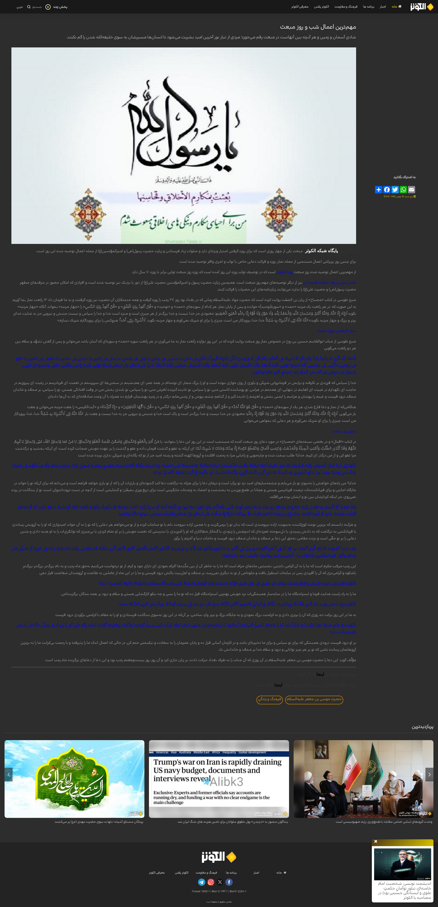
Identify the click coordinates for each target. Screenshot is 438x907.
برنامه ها (368, 6)
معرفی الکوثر (299, 6)
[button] (429, 774)
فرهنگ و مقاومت (345, 6)
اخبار (383, 6)
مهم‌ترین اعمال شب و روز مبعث (318, 27)
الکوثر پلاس (321, 6)
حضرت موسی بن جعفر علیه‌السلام (314, 699)
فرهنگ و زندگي (269, 699)
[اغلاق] (375, 842)
